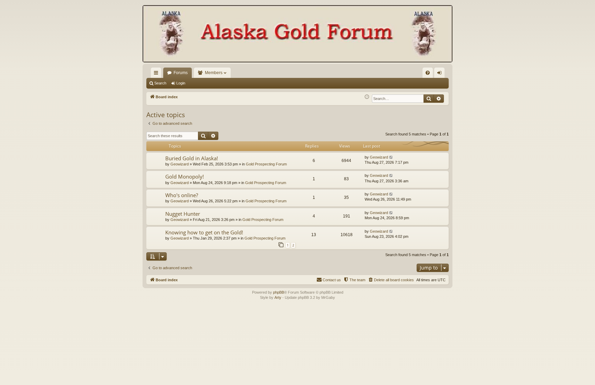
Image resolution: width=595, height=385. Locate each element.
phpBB (278, 292)
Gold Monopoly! (184, 176)
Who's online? (181, 195)
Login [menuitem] (441, 74)
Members (213, 72)
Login (180, 83)
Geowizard (179, 164)
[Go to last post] (391, 157)
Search (160, 83)
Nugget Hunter (182, 213)
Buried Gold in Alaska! (191, 158)
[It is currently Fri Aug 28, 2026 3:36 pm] (367, 97)
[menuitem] (427, 73)
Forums (181, 72)
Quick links (157, 74)
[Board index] (297, 34)
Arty (277, 297)
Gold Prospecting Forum (266, 164)
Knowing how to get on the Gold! (204, 232)
